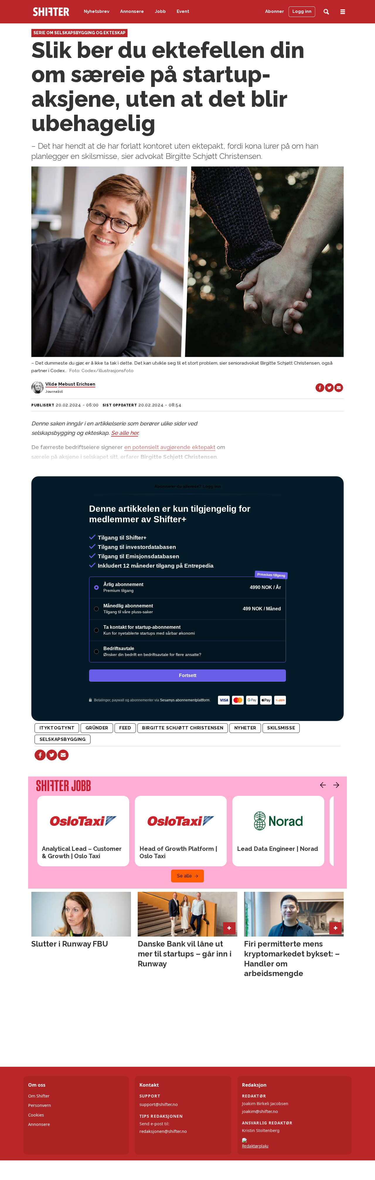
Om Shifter (39, 1096)
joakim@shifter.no (260, 1111)
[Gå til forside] (51, 11)
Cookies (36, 1115)
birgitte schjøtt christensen (182, 728)
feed (125, 728)
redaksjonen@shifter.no (163, 1131)
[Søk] (326, 11)
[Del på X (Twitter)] (329, 387)
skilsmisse (281, 728)
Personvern (39, 1105)
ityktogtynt (57, 728)
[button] (321, 785)
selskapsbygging (63, 739)
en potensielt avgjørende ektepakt (169, 447)
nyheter (245, 728)
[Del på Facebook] (320, 387)
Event (183, 11)
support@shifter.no (158, 1104)
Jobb (160, 11)
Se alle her (124, 433)
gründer (97, 728)
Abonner (274, 11)
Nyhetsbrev (96, 11)
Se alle (184, 876)
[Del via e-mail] (338, 387)
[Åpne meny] (343, 11)
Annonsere (132, 11)
